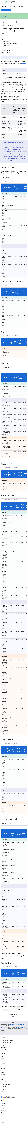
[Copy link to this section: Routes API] (10, 367)
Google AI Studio (5, 1081)
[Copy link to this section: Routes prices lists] (17, 363)
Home (2, 21)
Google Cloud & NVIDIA (6, 1049)
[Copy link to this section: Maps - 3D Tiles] (13, 332)
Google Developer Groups (7, 1042)
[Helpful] (10, 26)
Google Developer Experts (7, 1045)
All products (4, 1112)
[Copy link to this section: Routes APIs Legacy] (16, 963)
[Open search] (21, 2)
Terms (2, 1119)
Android (3, 1074)
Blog (2, 1056)
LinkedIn (3, 1063)
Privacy (7, 1119)
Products (8, 21)
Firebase (3, 1079)
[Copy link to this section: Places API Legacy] (15, 823)
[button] (14, 57)
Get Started (6, 10)
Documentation (6, 6)
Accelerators (4, 1047)
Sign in (24, 1)
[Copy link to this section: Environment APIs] (16, 739)
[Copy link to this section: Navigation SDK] (13, 464)
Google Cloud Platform (6, 1108)
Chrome (3, 1077)
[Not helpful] (12, 26)
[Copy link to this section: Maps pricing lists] (16, 167)
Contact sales (17, 10)
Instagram (3, 1061)
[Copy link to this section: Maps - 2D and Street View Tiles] (24, 281)
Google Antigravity (5, 1084)
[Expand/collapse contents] (9, 38)
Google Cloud (4, 1086)
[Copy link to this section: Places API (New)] (16, 495)
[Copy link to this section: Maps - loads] (11, 177)
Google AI (3, 1110)
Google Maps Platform (16, 21)
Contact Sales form (10, 160)
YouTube (3, 1068)
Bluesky (3, 1058)
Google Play (4, 1089)
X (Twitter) (3, 1065)
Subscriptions (4, 16)
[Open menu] (2, 2)
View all (3, 1091)
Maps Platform (16, 2)
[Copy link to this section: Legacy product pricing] (21, 819)
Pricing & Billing (19, 6)
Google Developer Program (7, 1040)
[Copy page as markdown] (7, 33)
